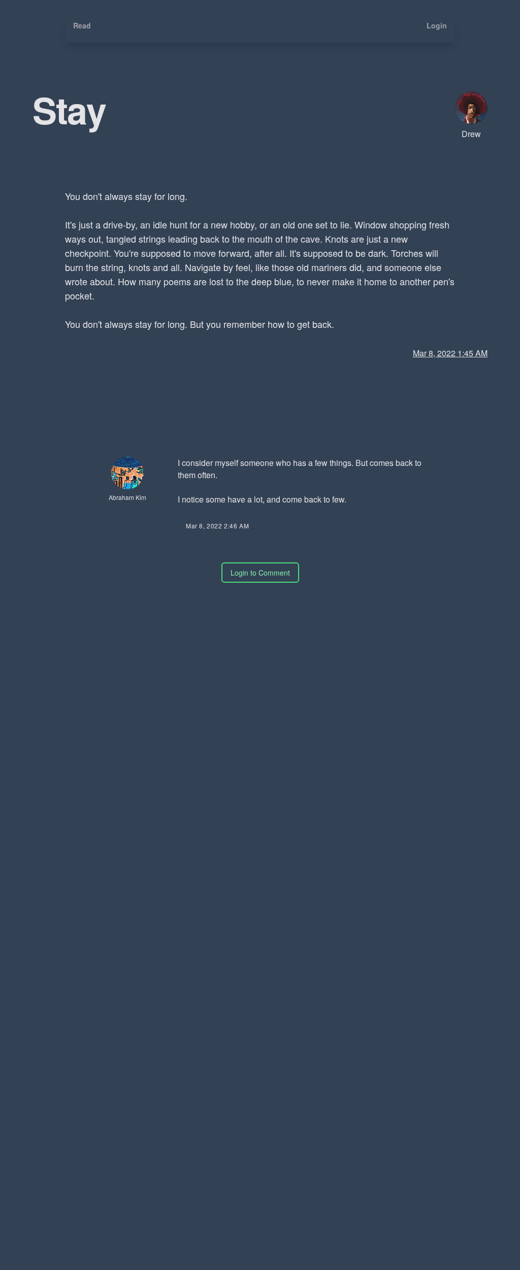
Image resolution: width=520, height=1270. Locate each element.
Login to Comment (260, 572)
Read (82, 25)
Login (437, 25)
